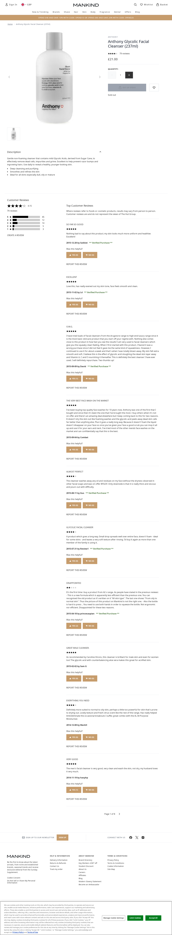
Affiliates (82, 875)
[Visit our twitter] (137, 837)
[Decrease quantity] (112, 75)
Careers (82, 872)
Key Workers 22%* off (88, 863)
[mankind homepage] (86, 5)
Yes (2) (75, 626)
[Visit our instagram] (143, 837)
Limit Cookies (135, 918)
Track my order (56, 869)
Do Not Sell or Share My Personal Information (21, 882)
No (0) (91, 255)
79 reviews (125, 53)
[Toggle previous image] (9, 77)
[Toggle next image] (100, 77)
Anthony (113, 37)
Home (10, 24)
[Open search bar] (135, 4)
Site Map (111, 869)
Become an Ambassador (89, 884)
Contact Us (54, 866)
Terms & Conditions (115, 863)
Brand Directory (85, 860)
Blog (80, 878)
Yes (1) (75, 378)
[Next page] (119, 814)
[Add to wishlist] (154, 87)
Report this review (76, 264)
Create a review (15, 235)
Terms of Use (32, 932)
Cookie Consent (13, 878)
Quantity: (113, 69)
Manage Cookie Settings (113, 918)
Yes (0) (75, 255)
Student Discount (86, 866)
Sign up (62, 837)
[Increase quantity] (129, 75)
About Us (82, 869)
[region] (86, 918)
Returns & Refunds (58, 863)
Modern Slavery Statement (90, 881)
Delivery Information (58, 860)
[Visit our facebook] (131, 837)
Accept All (153, 918)
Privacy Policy (113, 860)
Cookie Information (115, 866)
